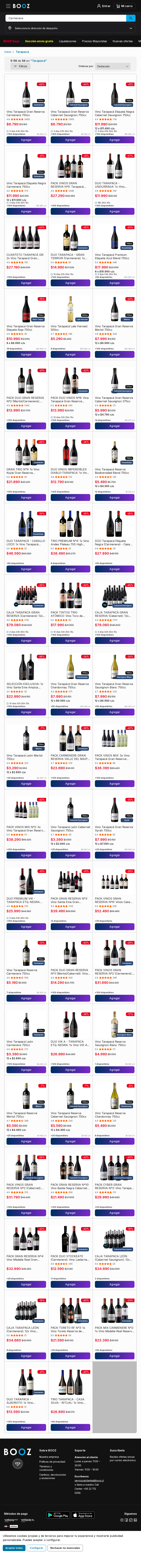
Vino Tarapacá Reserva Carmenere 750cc (22, 971)
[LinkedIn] (135, 1520)
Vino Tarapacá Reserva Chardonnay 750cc (110, 1114)
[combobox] (113, 66)
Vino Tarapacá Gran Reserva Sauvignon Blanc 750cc (114, 685)
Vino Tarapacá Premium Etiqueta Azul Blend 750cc (112, 256)
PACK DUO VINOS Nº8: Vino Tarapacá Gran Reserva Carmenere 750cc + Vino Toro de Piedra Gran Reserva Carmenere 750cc (70, 399)
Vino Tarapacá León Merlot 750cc (24, 757)
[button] (70, 18)
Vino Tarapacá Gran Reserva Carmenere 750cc (26, 113)
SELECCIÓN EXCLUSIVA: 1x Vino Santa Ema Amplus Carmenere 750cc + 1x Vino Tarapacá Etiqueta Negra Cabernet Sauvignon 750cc (25, 685)
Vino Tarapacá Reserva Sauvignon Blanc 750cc (110, 1043)
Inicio (7, 52)
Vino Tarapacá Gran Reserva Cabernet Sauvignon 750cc (70, 113)
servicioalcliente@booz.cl (89, 1480)
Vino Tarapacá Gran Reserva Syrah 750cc (114, 828)
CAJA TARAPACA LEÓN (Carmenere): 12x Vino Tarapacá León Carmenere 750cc (24, 1329)
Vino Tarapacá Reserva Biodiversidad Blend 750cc (112, 471)
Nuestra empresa (49, 1456)
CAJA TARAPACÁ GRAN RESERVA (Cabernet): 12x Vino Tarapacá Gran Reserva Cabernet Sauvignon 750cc (114, 614)
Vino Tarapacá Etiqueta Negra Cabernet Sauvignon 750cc (114, 113)
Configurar (36, 1547)
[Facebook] (126, 1520)
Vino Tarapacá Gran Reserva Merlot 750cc (114, 328)
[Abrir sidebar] (9, 6)
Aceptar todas (14, 1547)
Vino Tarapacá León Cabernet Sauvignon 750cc (70, 828)
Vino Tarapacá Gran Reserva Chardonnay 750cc (70, 685)
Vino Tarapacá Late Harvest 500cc (69, 328)
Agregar (26, 140)
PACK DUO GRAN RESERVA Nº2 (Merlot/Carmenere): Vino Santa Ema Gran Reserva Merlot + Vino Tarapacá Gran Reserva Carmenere (25, 399)
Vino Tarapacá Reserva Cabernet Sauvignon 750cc (68, 1114)
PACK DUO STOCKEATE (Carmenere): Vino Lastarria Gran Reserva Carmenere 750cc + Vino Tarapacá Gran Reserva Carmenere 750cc (70, 1257)
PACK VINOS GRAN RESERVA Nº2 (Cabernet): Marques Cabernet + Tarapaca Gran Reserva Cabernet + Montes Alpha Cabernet (24, 1186)
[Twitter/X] (130, 1520)
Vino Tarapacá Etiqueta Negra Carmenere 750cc (26, 184)
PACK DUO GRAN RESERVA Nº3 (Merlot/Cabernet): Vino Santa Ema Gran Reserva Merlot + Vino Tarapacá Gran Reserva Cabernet (70, 971)
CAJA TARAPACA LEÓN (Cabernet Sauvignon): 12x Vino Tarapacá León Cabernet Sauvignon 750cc (114, 1257)
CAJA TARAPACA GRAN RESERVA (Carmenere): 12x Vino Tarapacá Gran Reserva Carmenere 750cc (26, 614)
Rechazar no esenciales (65, 1547)
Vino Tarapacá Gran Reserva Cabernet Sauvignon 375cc (114, 399)
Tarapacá (22, 52)
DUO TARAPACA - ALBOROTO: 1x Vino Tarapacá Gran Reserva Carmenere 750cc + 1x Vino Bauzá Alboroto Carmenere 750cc (25, 1401)
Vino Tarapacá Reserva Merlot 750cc (22, 1114)
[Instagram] (121, 1520)
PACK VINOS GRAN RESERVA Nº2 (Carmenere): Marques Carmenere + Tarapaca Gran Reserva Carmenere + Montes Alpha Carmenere (113, 971)
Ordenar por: (86, 66)
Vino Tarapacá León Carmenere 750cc (20, 1043)
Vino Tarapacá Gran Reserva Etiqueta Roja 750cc (26, 328)
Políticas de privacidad (52, 1461)
